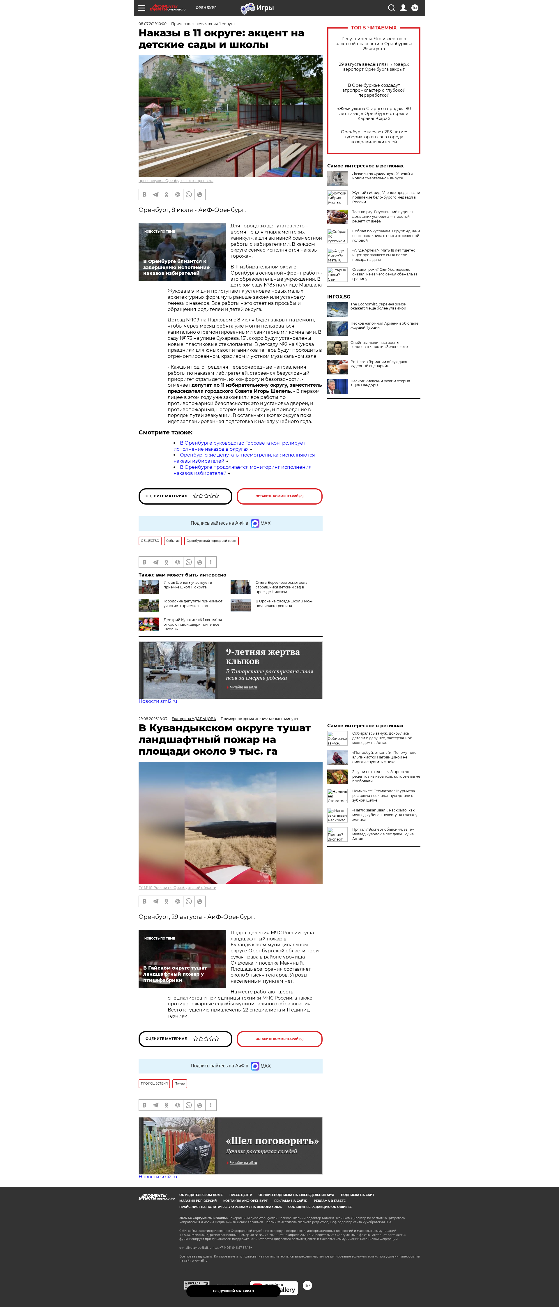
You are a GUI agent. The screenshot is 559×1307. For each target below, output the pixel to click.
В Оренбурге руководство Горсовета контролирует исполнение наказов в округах (239, 446)
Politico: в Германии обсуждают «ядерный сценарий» (379, 364)
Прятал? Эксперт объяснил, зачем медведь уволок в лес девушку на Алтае (383, 834)
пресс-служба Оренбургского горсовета (176, 180)
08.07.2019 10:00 (153, 24)
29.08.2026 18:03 (153, 719)
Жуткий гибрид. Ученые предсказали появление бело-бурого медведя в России (386, 197)
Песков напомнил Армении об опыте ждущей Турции (384, 325)
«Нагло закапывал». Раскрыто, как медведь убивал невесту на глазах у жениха (385, 815)
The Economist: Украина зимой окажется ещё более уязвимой (378, 306)
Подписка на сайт (357, 1195)
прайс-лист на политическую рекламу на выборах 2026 (230, 1207)
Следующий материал (233, 1291)
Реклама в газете (330, 1201)
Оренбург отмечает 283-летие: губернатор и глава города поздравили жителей (374, 137)
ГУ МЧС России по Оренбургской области (177, 887)
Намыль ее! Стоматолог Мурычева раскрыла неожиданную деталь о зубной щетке (383, 795)
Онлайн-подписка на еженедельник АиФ (296, 1195)
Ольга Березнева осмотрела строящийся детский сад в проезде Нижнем (281, 587)
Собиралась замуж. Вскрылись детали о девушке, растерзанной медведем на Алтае (382, 738)
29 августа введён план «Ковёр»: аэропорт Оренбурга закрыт (374, 67)
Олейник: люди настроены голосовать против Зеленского (379, 345)
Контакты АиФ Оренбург (245, 1201)
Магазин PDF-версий (198, 1201)
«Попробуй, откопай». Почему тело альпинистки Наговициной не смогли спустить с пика (384, 757)
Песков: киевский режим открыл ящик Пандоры (380, 383)
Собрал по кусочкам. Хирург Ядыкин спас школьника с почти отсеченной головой (386, 236)
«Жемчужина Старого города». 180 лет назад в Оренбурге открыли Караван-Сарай (374, 113)
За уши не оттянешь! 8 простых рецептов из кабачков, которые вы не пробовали (386, 776)
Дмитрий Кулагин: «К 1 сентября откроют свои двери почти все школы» (193, 624)
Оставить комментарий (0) (280, 496)
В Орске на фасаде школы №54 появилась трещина (284, 603)
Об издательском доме (201, 1195)
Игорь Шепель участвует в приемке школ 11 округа (188, 584)
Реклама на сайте (290, 1201)
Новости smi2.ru (158, 701)
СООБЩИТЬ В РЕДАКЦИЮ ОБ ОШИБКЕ (320, 1207)
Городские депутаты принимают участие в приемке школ (193, 603)
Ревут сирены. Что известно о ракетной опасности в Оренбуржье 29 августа (373, 43)
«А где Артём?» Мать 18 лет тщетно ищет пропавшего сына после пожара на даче (383, 255)
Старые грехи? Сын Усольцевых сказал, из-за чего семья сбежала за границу (385, 274)
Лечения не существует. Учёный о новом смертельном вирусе (382, 175)
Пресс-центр (240, 1195)
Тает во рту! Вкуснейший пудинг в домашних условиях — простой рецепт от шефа (383, 216)
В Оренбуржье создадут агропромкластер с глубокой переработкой (374, 90)
